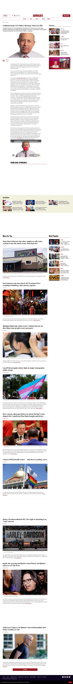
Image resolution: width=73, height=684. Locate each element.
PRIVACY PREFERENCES (33, 677)
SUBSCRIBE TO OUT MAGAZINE (5, 15)
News (31, 19)
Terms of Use (26, 682)
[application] (59, 63)
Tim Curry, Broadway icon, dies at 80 (64, 39)
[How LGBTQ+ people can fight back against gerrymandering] (54, 31)
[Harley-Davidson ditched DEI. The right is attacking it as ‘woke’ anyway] (25, 538)
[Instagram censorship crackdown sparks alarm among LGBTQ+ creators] (7, 202)
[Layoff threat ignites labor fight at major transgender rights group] (25, 386)
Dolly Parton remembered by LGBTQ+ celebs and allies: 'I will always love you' (65, 266)
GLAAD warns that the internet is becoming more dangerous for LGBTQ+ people (40, 203)
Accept (70, 682)
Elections (62, 50)
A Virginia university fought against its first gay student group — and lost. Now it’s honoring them (64, 280)
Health (37, 19)
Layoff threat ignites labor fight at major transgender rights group (24, 369)
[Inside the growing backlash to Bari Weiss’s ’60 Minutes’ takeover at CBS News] (25, 582)
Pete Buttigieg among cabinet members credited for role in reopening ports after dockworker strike (63, 203)
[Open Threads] (17, 15)
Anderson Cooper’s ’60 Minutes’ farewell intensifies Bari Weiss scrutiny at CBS (24, 628)
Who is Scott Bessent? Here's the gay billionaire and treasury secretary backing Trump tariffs (41, 209)
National (61, 239)
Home (4, 22)
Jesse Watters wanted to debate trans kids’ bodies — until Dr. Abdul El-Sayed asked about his (65, 244)
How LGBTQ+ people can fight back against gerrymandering (64, 32)
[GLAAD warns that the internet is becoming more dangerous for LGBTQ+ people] (30, 202)
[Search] (61, 15)
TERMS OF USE (39, 677)
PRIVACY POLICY (27, 677)
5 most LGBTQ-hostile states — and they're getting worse (25, 459)
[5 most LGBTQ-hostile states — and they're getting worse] (25, 476)
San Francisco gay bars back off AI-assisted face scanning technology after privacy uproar (21, 284)
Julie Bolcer (7, 59)
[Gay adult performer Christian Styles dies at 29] (54, 249)
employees (19, 137)
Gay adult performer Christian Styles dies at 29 (65, 250)
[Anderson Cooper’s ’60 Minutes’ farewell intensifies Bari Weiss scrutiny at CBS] (25, 646)
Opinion (48, 19)
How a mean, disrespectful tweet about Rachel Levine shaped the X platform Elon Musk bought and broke (24, 415)
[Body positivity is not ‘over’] (54, 45)
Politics (24, 19)
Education (62, 275)
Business (7, 22)
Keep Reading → (6, 277)
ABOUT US (7, 677)
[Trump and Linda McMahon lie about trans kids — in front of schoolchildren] (54, 256)
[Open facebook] (12, 15)
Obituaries (62, 36)
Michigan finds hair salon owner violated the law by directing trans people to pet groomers (23, 327)
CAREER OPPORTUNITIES (13, 677)
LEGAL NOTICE (44, 677)
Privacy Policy (19, 682)
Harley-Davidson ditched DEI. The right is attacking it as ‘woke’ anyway (25, 520)
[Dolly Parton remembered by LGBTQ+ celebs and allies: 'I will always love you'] (54, 263)
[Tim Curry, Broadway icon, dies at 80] (54, 38)
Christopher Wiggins (6, 372)
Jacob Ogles (5, 245)
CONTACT (4, 677)
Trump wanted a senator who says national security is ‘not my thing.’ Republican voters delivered (65, 55)
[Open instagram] (19, 15)
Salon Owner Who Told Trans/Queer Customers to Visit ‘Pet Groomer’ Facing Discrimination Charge (17, 209)
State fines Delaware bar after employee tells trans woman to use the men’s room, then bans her (22, 242)
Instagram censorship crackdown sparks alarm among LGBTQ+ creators (17, 202)
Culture (61, 261)
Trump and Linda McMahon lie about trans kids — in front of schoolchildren (65, 257)
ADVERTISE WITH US (20, 677)
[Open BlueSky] (15, 15)
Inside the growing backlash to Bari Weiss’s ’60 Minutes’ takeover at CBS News (24, 564)
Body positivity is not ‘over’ (64, 46)
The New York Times (21, 78)
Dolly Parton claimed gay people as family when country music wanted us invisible (64, 272)
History (43, 19)
